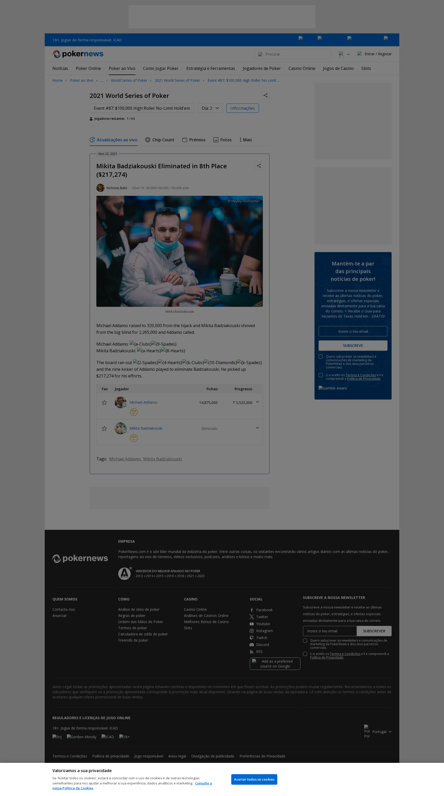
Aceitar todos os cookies (254, 779)
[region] (222, 779)
